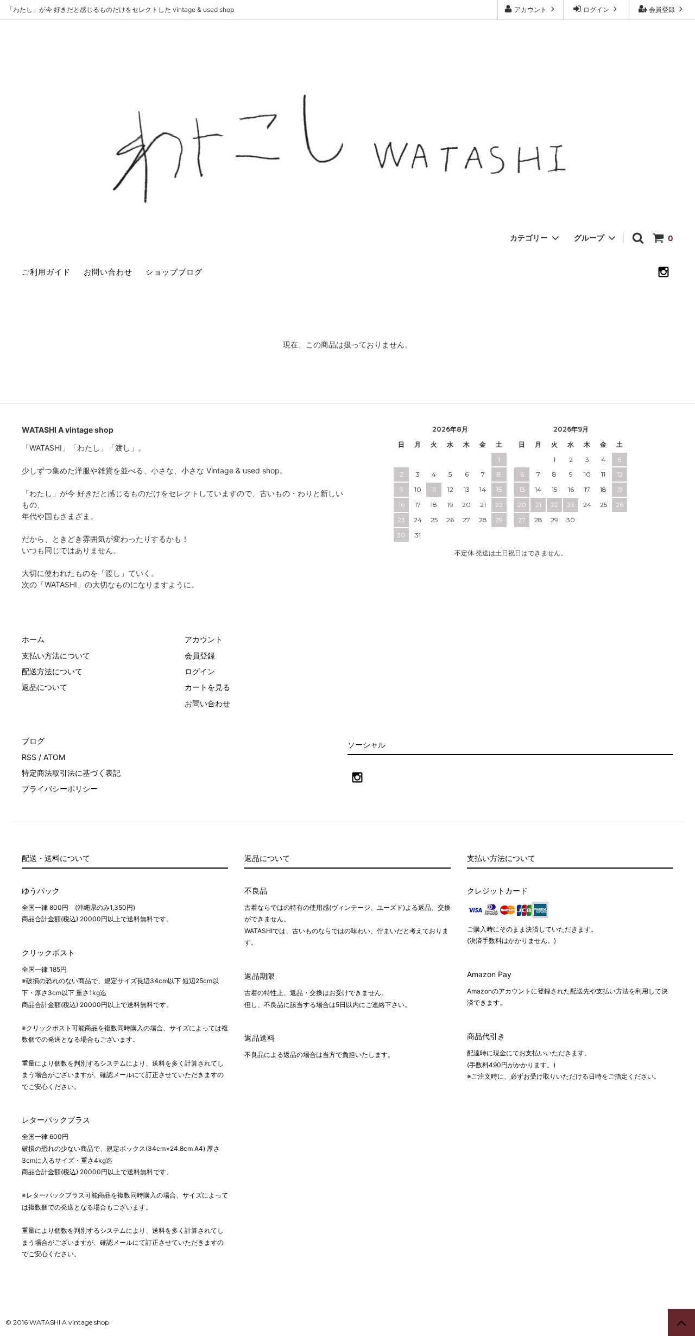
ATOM (54, 757)
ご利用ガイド (46, 271)
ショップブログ (174, 271)
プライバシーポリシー (60, 788)
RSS (29, 757)
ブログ (33, 740)
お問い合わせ (108, 271)
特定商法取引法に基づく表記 (71, 772)
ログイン (596, 9)
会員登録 (662, 9)
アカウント (530, 9)
